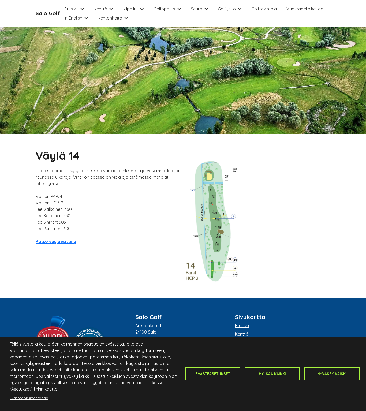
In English (73, 18)
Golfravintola (264, 9)
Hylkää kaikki (272, 373)
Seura (196, 9)
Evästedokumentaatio (29, 397)
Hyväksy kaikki (332, 373)
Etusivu (71, 9)
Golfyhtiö (227, 9)
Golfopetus (164, 9)
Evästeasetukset (213, 373)
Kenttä (100, 9)
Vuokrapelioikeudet (305, 9)
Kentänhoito (110, 18)
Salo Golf (48, 13)
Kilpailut (130, 9)
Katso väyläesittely (56, 241)
